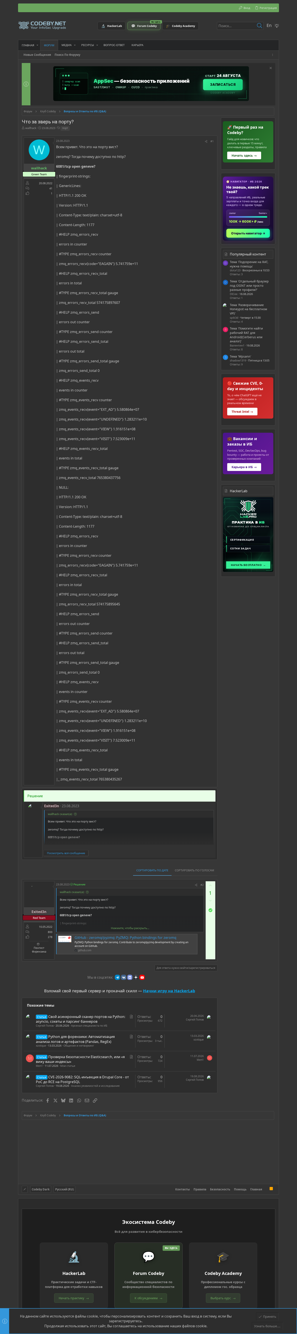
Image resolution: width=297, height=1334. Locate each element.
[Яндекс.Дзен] (135, 977)
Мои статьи (67, 1066)
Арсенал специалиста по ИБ (89, 1025)
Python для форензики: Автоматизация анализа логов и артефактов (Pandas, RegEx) (75, 1039)
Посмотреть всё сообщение (66, 853)
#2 (202, 885)
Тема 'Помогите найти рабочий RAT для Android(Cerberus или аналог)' (246, 334)
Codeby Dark (41, 1189)
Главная (256, 1189)
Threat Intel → (242, 411)
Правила (200, 1189)
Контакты (182, 1189)
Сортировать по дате (152, 870)
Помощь (240, 1189)
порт (65, 128)
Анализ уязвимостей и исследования (95, 1086)
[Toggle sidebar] (273, 55)
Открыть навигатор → (248, 233)
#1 (212, 141)
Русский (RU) (64, 1189)
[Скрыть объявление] (270, 68)
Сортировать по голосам (194, 870)
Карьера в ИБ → (244, 467)
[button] (37, 45)
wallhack (30, 128)
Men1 (39, 1066)
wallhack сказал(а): (60, 814)
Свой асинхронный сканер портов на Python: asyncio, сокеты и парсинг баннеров (80, 1019)
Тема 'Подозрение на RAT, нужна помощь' (249, 264)
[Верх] (266, 1189)
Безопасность (220, 1189)
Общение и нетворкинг (78, 1045)
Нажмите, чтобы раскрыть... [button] (130, 928)
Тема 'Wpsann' (240, 356)
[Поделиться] (206, 141)
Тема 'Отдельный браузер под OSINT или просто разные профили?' (249, 285)
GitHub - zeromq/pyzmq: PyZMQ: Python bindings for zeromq (125, 937)
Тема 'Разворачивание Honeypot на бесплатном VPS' (248, 309)
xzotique (41, 1045)
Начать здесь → (244, 155)
